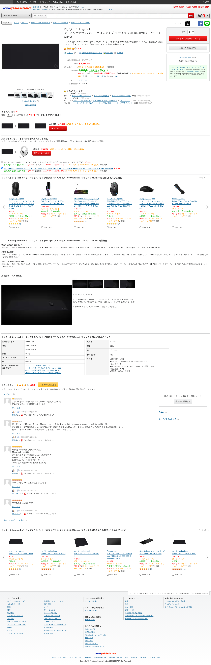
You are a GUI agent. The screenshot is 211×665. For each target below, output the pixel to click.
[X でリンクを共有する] (187, 25)
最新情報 (120, 53)
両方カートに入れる (41, 153)
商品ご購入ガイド (91, 644)
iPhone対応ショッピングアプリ (96, 646)
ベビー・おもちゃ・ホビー (16, 601)
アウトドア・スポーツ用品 (16, 624)
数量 (183, 32)
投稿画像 (109, 53)
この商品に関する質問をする (92, 53)
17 (184, 569)
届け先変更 (101, 76)
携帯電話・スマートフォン (53, 601)
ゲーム (66, 93)
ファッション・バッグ (52, 616)
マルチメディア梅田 (194, 67)
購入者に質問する (183, 401)
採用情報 (134, 657)
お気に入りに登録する (188, 48)
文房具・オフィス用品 (15, 633)
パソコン (67, 98)
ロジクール (82, 80)
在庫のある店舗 (185, 57)
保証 (126, 604)
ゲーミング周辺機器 (101, 96)
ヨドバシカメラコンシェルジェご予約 (178, 607)
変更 (110, 9)
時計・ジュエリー (50, 610)
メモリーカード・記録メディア (55, 624)
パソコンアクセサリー (82, 101)
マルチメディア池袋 (192, 71)
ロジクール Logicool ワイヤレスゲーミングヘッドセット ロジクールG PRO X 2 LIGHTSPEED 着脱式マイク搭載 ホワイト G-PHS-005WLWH (58, 169)
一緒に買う (15, 227)
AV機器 (9, 627)
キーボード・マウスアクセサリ (105, 101)
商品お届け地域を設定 (41, 9)
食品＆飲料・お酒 (13, 604)
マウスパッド (125, 101)
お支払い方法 (90, 632)
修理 (126, 601)
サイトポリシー (75, 657)
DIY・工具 (47, 604)
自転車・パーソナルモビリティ (55, 630)
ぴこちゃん (16, 493)
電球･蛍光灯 (48, 633)
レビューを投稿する (48, 385)
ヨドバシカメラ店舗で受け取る (176, 601)
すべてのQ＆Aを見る (167, 419)
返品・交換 (129, 607)
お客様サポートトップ (59, 657)
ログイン (36, 7)
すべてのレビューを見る (14, 520)
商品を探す (89, 640)
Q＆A (161, 412)
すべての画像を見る (29, 101)
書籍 (8, 610)
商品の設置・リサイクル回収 (95, 635)
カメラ (46, 607)
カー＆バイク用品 (50, 613)
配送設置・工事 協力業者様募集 (136, 619)
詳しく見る (16, 408)
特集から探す (90, 620)
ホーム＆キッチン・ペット (16, 621)
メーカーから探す (91, 601)
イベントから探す (91, 610)
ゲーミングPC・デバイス (81, 96)
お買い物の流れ (90, 629)
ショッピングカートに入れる (188, 39)
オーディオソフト (50, 621)
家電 (8, 607)
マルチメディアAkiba (177, 67)
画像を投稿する (30, 105)
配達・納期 (89, 638)
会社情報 (143, 657)
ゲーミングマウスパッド (121, 96)
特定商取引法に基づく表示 (118, 657)
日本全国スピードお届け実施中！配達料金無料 (191, 7)
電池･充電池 (48, 627)
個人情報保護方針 (100, 657)
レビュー (70, 53)
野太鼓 (14, 415)
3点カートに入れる (58, 128)
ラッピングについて (172, 604)
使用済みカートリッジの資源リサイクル (139, 616)
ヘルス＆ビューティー (15, 616)
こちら (80, 7)
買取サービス (129, 610)
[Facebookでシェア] (200, 25)
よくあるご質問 (154, 657)
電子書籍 (10, 613)
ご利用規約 (87, 657)
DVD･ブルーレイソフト (52, 619)
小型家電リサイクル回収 (133, 613)
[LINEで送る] (207, 25)
